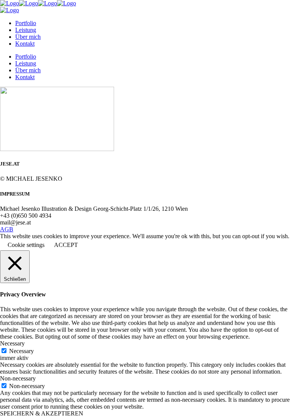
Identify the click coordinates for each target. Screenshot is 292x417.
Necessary (21, 351)
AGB (6, 229)
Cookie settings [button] (26, 245)
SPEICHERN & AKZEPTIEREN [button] (41, 413)
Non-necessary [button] (18, 378)
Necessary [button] (12, 343)
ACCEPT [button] (66, 245)
